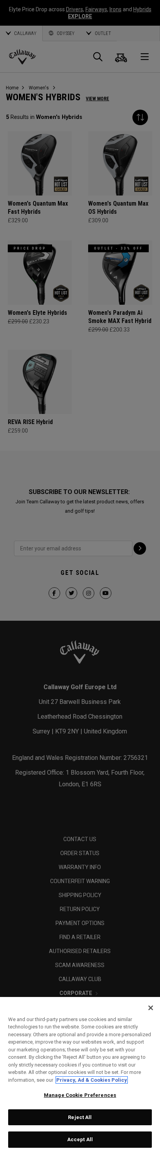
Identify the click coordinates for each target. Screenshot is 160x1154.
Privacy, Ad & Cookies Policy (91, 1080)
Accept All (80, 1139)
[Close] (150, 1007)
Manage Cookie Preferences (80, 1095)
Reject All (80, 1117)
